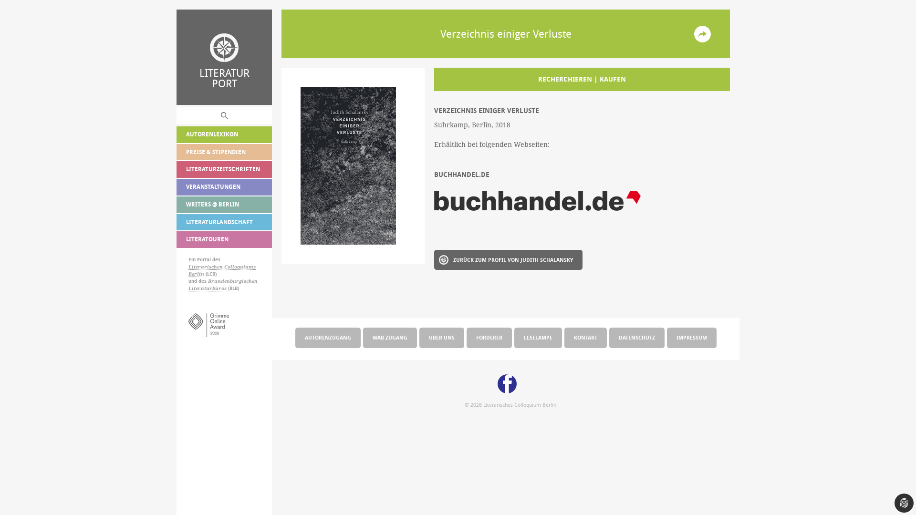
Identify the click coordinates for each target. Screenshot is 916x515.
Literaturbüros (208, 288)
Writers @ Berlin (212, 204)
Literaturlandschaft (219, 222)
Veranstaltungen (213, 187)
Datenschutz (637, 337)
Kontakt (585, 337)
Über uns (442, 337)
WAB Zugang (390, 337)
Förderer (489, 337)
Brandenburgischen (233, 281)
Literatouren (207, 239)
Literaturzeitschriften (223, 169)
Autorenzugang (328, 337)
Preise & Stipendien (216, 152)
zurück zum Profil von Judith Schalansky (513, 259)
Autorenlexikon (212, 134)
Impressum (692, 337)
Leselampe (538, 337)
